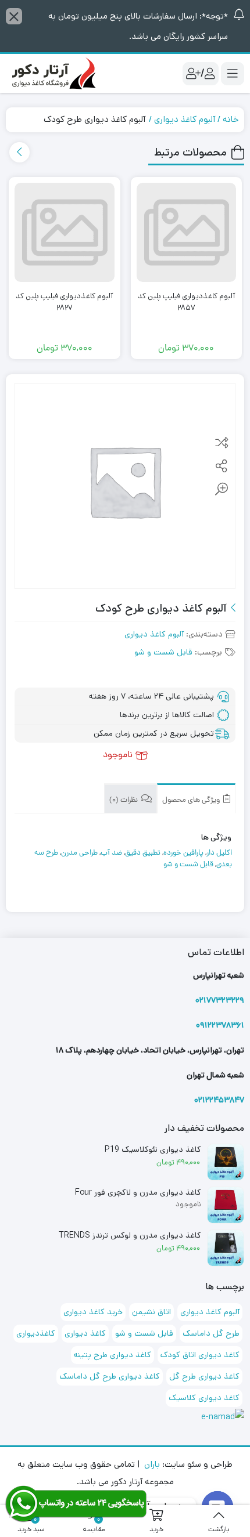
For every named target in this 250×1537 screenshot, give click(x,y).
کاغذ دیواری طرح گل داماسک (109, 1376)
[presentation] (19, 152)
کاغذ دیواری (85, 1333)
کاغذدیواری (35, 1333)
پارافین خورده (183, 853)
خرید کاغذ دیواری (93, 1312)
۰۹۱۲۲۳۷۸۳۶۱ (220, 1025)
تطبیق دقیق (142, 853)
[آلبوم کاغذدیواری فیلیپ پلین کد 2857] (187, 233)
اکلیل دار (219, 853)
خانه (230, 119)
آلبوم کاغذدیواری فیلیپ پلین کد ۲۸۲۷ (64, 302)
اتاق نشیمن (151, 1312)
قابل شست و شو (163, 652)
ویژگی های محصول (192, 800)
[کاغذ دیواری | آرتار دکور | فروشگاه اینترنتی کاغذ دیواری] (52, 73)
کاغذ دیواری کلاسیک (204, 1398)
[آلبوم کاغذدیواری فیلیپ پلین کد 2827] (65, 233)
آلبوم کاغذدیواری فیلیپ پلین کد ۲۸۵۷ (186, 302)
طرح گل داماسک (211, 1333)
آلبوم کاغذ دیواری (184, 119)
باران (152, 1464)
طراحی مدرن (79, 853)
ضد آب (111, 853)
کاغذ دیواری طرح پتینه (112, 1355)
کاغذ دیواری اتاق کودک (200, 1355)
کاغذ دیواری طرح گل (204, 1376)
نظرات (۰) (124, 800)
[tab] (196, 798)
